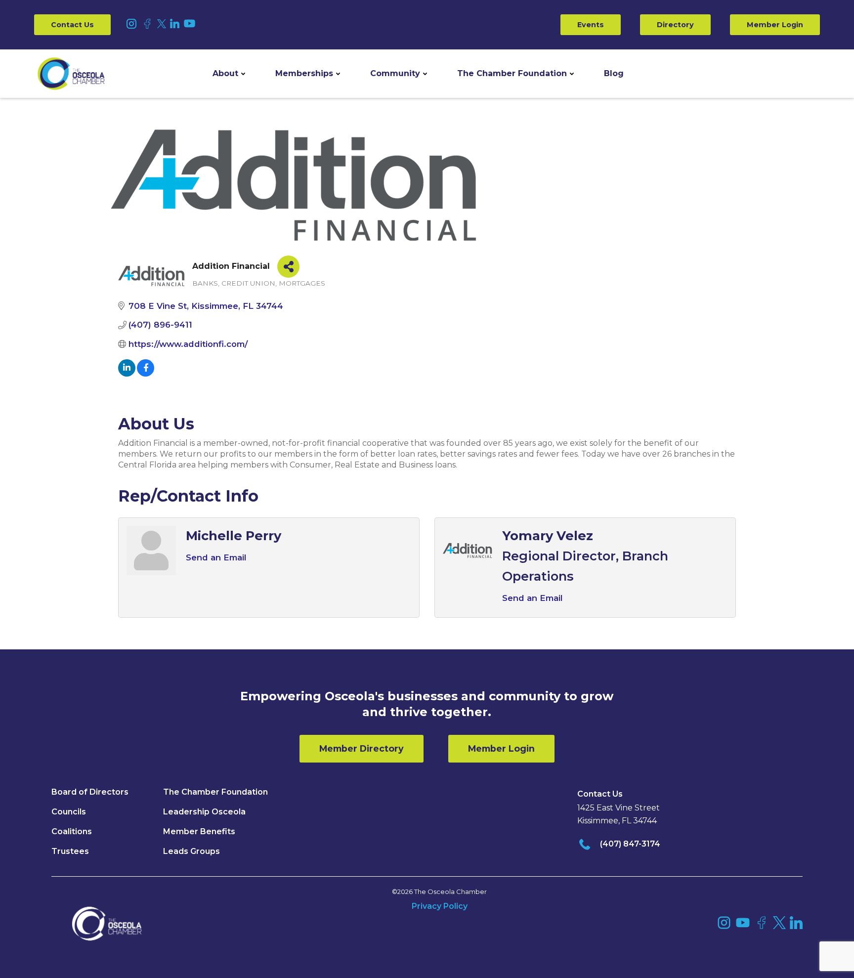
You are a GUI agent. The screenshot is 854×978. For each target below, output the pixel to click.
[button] (228, 73)
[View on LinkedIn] (126, 374)
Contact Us (72, 24)
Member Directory (361, 748)
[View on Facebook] (145, 374)
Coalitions (71, 831)
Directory (675, 24)
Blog (614, 73)
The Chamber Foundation (512, 73)
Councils (68, 811)
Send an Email (216, 557)
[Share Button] (288, 266)
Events (590, 24)
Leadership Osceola (204, 811)
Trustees (70, 851)
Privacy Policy (440, 906)
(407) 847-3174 (630, 844)
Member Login (775, 24)
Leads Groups (191, 851)
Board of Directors (89, 792)
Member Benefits (199, 831)
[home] (71, 73)
